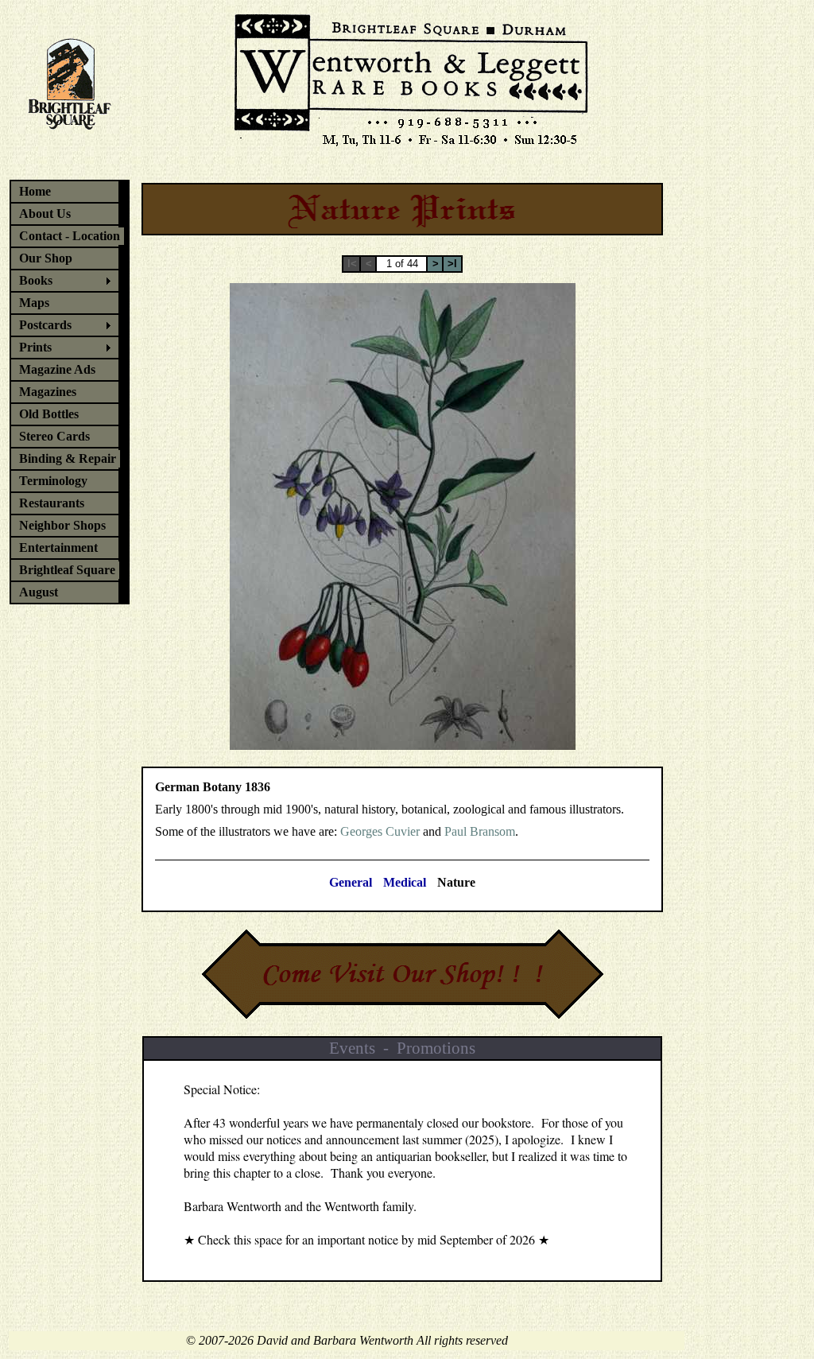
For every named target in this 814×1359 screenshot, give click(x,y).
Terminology (53, 480)
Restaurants (51, 503)
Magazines (47, 391)
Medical (404, 882)
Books (35, 280)
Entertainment (58, 547)
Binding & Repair (67, 458)
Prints (35, 347)
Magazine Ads (57, 369)
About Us (45, 213)
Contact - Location (69, 236)
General (350, 882)
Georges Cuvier (380, 831)
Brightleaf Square (67, 570)
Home (35, 191)
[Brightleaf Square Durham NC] (70, 92)
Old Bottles (49, 414)
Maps (34, 302)
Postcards (45, 325)
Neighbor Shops (62, 525)
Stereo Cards (54, 436)
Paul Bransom (479, 831)
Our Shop (45, 258)
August (38, 592)
